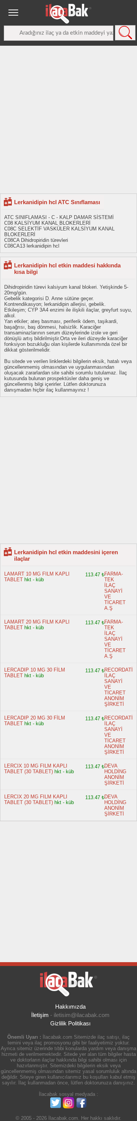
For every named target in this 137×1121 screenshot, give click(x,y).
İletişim (40, 1015)
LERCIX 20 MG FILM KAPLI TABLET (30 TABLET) (35, 799)
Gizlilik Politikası (70, 1023)
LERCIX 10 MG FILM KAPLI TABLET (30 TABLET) (35, 768)
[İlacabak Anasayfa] (68, 14)
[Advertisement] (68, 119)
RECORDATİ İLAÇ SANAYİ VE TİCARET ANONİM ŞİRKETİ (118, 687)
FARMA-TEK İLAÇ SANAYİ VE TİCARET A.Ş (115, 591)
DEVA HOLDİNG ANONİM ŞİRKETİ (115, 774)
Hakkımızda (70, 1006)
